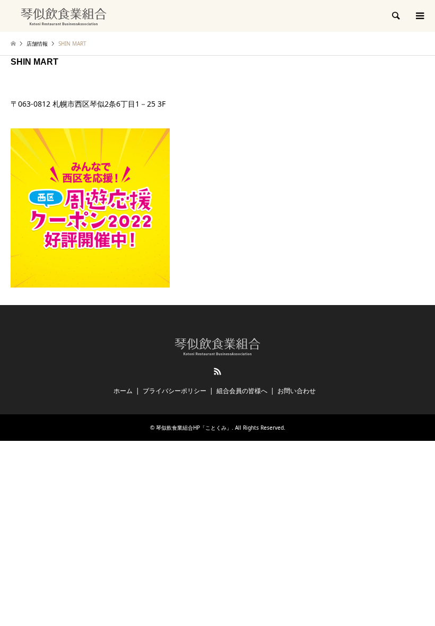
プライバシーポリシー (174, 390)
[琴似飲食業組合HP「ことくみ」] (64, 15)
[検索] (395, 16)
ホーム (123, 390)
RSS (217, 371)
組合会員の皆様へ (241, 390)
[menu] (419, 16)
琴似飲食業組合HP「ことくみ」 (194, 427)
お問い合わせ (296, 390)
